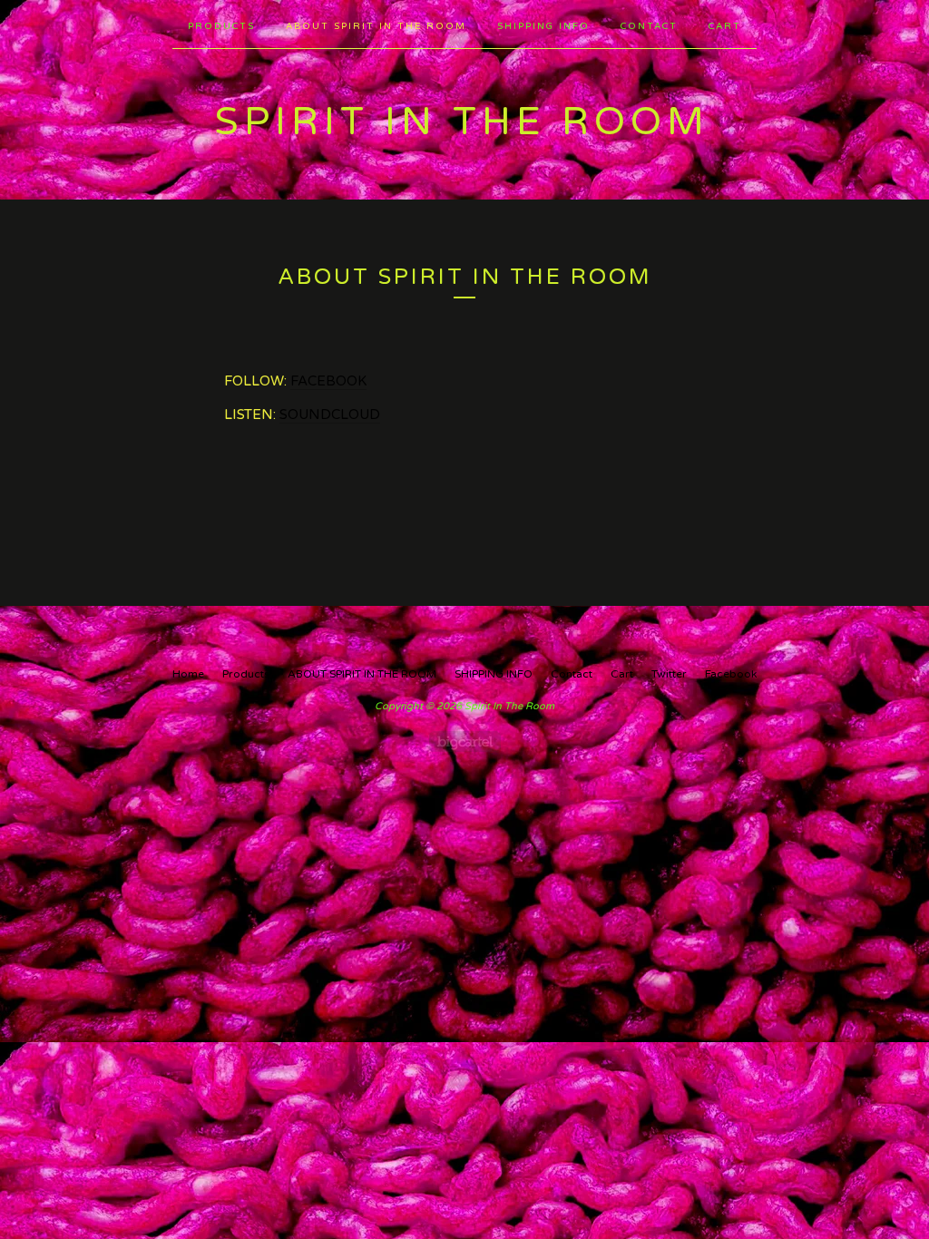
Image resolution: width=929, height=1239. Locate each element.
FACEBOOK (328, 381)
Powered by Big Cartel (465, 741)
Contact (649, 26)
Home (188, 674)
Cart (725, 26)
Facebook (731, 674)
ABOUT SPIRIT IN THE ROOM (376, 26)
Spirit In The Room (461, 122)
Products (221, 26)
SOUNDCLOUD (329, 414)
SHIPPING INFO (543, 26)
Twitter (669, 674)
